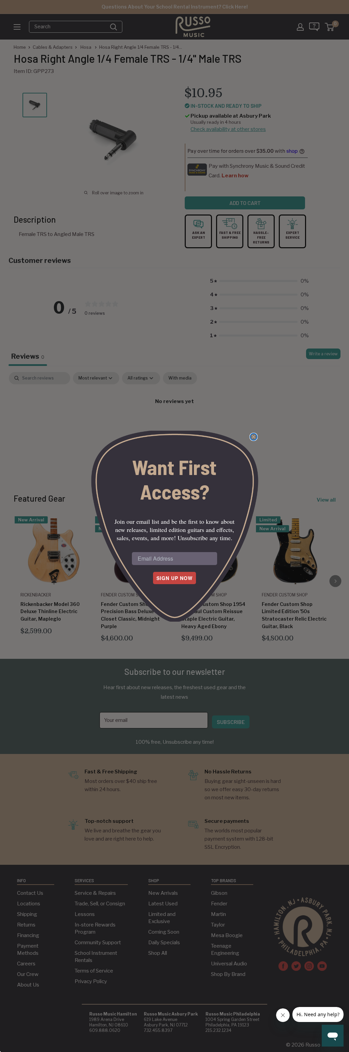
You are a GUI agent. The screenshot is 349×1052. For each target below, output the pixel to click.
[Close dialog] (253, 436)
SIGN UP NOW (174, 578)
